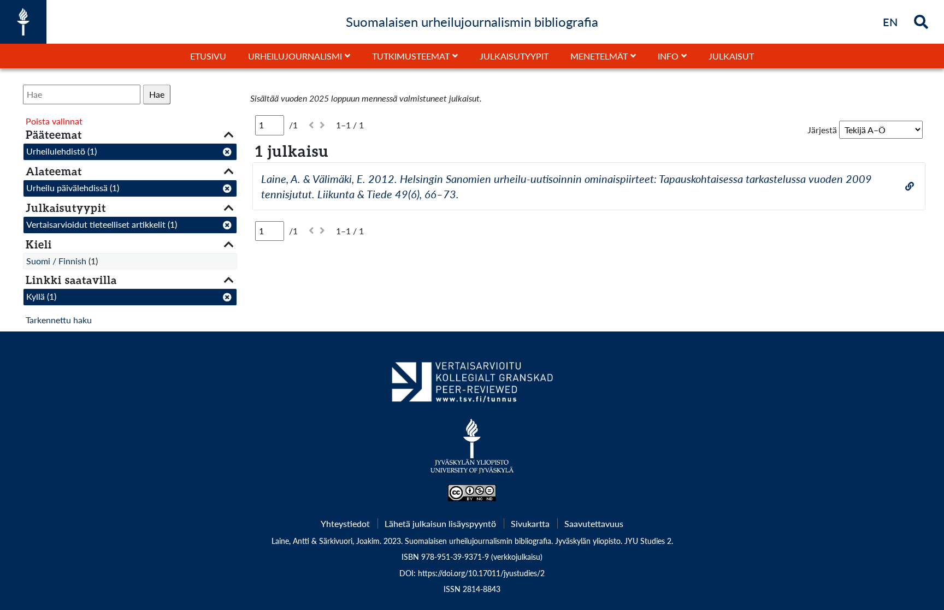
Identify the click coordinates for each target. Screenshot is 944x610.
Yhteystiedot (345, 523)
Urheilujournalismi (295, 56)
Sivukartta (530, 523)
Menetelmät (599, 56)
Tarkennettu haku (59, 320)
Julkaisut (731, 56)
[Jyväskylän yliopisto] (472, 451)
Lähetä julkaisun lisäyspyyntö (440, 523)
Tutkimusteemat (411, 56)
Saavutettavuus (593, 523)
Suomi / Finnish (56, 261)
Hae (156, 94)
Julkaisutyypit (514, 56)
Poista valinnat (54, 121)
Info (668, 56)
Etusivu (208, 56)
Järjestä (822, 130)
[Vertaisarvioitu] (471, 386)
